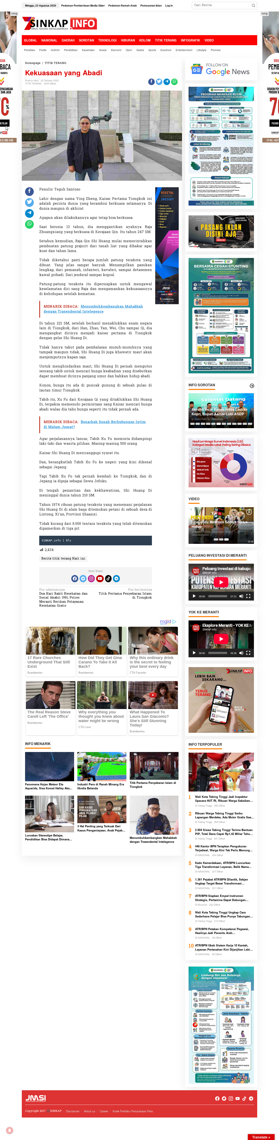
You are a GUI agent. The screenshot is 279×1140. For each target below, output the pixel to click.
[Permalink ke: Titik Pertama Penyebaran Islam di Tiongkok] (154, 766)
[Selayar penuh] (248, 596)
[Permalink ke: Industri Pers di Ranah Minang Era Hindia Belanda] (101, 766)
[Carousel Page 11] (245, 424)
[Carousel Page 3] (203, 424)
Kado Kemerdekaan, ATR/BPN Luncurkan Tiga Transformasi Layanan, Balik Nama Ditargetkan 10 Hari (222, 865)
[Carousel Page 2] (198, 424)
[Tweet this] (159, 82)
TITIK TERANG (33, 83)
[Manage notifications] (9, 1130)
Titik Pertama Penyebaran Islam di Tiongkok (125, 594)
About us (89, 1111)
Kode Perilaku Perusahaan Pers (133, 1111)
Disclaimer (72, 1111)
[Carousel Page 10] (239, 424)
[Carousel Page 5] (213, 424)
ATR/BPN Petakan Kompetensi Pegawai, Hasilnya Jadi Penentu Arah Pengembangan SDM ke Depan (222, 931)
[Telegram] (116, 578)
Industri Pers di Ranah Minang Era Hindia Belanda (100, 786)
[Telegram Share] (166, 82)
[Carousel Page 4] (208, 424)
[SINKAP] (60, 24)
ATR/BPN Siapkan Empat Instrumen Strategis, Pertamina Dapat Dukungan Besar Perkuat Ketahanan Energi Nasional (223, 898)
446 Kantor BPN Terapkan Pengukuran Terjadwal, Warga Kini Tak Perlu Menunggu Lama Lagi (224, 848)
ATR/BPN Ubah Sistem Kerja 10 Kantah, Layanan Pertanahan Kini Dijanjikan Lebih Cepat (223, 947)
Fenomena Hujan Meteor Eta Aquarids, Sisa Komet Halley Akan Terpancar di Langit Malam (48, 786)
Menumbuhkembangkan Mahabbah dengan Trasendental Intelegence (153, 840)
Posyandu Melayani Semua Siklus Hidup (220, 524)
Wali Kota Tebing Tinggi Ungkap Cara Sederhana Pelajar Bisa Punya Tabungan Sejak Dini (222, 914)
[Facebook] (74, 578)
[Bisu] (241, 596)
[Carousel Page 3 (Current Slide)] (226, 539)
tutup (14, 14)
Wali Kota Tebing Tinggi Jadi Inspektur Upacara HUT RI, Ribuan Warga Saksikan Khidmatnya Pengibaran (222, 799)
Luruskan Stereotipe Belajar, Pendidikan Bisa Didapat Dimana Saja (47, 837)
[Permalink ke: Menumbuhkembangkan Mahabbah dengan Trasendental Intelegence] (154, 815)
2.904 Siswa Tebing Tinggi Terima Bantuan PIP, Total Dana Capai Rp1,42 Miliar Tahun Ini (224, 832)
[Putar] (194, 596)
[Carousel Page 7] (224, 424)
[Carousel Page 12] (250, 424)
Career (104, 1111)
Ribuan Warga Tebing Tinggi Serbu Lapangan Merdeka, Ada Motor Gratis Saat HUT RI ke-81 (223, 815)
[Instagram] (91, 578)
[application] (221, 582)
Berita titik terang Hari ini (63, 558)
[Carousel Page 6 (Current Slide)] (218, 424)
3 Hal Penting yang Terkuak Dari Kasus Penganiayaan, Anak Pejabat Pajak (101, 828)
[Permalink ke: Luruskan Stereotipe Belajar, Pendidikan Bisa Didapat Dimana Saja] (49, 814)
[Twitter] (83, 578)
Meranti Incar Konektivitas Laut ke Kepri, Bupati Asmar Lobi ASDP (219, 411)
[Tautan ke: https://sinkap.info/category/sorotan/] (252, 385)
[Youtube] (100, 578)
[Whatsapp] (174, 82)
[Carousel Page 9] (234, 424)
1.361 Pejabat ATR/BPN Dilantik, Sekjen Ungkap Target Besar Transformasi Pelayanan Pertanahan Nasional (221, 881)
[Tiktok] (108, 578)
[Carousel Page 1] (192, 424)
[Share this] (151, 82)
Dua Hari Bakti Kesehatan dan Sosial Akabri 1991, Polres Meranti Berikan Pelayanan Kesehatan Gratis (63, 598)
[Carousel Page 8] (229, 424)
